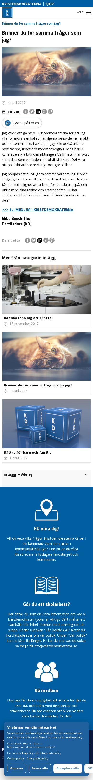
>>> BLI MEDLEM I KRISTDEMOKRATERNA (37, 209)
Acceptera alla (68, 768)
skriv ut (14, 112)
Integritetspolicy (37, 758)
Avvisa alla (40, 768)
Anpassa (16, 768)
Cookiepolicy (15, 758)
